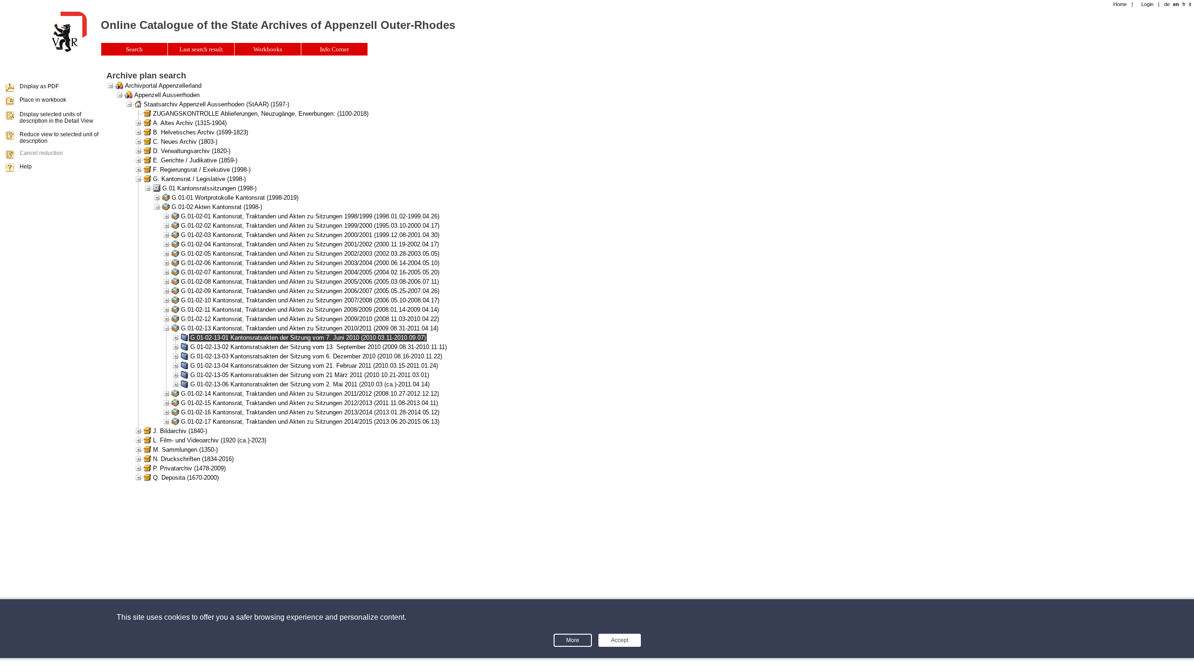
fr (1184, 4)
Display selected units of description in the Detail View (56, 117)
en (1176, 4)
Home (1120, 4)
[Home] (69, 50)
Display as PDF (39, 86)
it (1190, 4)
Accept (619, 640)
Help (26, 166)
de (1167, 4)
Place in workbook (43, 100)
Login (1147, 4)
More (572, 640)
